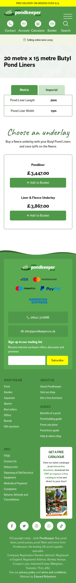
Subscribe (57, 360)
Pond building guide (51, 418)
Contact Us (10, 461)
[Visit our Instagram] (36, 526)
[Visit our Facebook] (11, 526)
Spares (8, 403)
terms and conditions (53, 572)
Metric (24, 90)
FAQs (7, 455)
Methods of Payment (15, 483)
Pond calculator (49, 424)
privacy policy (27, 572)
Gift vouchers (11, 426)
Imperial (52, 90)
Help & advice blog (50, 436)
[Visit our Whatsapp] (49, 526)
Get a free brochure (51, 397)
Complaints (10, 488)
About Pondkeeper (50, 386)
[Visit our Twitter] (24, 526)
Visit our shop (47, 392)
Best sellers (10, 409)
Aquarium (9, 397)
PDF (46, 473)
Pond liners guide (49, 430)
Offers (7, 415)
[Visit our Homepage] (22, 13)
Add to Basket (39, 182)
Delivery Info (11, 466)
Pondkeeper (47, 538)
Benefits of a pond (50, 413)
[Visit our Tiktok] (61, 526)
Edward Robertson (45, 576)
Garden (8, 392)
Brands (8, 420)
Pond (7, 386)
